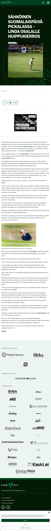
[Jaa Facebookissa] (10, 102)
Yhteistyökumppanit (7, 386)
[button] (49, 512)
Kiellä (25, 524)
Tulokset (3, 331)
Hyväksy (25, 520)
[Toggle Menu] (48, 3)
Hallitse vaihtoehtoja (25, 527)
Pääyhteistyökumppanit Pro (9, 373)
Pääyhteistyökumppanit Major (9, 348)
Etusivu (3, 91)
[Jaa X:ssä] (4, 102)
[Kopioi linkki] (16, 102)
